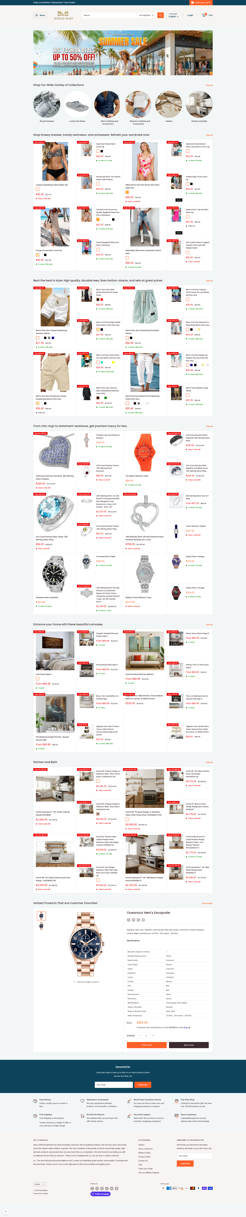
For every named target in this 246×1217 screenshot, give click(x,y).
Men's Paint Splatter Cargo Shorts (197, 389)
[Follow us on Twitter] (97, 1188)
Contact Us (143, 1161)
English (37, 1184)
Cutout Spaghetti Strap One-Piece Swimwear (107, 243)
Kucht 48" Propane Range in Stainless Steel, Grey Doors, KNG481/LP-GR (108, 806)
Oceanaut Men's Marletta (47, 597)
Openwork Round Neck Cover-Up (106, 145)
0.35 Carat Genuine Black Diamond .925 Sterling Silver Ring (198, 438)
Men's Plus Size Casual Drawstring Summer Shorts (51, 331)
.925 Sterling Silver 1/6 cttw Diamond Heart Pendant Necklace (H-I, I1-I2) (145, 538)
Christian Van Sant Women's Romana (108, 436)
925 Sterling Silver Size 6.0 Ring (197, 497)
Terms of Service (145, 1149)
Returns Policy (144, 1153)
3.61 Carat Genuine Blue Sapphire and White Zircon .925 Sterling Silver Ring (197, 468)
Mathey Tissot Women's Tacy (138, 597)
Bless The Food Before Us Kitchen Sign (107, 697)
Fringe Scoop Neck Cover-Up (49, 250)
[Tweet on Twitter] (138, 920)
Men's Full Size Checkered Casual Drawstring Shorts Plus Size (51, 397)
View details (207, 903)
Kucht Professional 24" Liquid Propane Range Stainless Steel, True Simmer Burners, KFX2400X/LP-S (195, 842)
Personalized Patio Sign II (107, 665)
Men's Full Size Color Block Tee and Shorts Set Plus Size (108, 356)
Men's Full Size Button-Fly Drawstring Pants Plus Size (142, 397)
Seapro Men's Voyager (195, 556)
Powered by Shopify (40, 1193)
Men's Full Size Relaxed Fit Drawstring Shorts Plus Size (197, 323)
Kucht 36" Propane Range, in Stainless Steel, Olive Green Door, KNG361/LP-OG (144, 813)
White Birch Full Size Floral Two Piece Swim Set (142, 186)
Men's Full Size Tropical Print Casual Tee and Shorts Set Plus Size (197, 292)
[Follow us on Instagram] (102, 1188)
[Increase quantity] (153, 1035)
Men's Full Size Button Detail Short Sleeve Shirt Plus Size (108, 323)
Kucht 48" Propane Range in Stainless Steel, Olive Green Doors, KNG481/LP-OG (108, 774)
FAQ (140, 1165)
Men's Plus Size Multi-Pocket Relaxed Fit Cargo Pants (107, 292)
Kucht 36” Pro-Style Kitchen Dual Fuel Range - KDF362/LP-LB (197, 774)
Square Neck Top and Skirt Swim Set (197, 210)
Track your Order (145, 1169)
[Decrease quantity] (139, 1035)
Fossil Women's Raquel (196, 526)
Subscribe (142, 1085)
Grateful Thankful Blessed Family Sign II (107, 634)
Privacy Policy (144, 1157)
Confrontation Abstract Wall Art (140, 674)
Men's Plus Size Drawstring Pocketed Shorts (142, 331)
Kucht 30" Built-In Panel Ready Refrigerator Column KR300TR (197, 806)
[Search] (160, 15)
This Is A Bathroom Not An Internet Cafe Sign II (197, 697)
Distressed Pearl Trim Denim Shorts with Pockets (108, 178)
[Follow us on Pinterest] (107, 1188)
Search (141, 1145)
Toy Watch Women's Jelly (137, 476)
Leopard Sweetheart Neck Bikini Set (52, 185)
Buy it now (189, 1045)
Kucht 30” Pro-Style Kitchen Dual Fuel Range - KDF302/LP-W (53, 879)
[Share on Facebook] (128, 920)
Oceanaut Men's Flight (105, 556)
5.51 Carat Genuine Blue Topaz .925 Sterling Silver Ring (52, 538)
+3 (147, 403)
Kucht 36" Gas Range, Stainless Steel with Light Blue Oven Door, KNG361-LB (107, 871)
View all (209, 85)
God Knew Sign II (43, 674)
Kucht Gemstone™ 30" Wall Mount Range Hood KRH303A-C (144, 879)
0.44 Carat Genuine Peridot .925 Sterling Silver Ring (107, 527)
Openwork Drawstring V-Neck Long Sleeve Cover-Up (198, 145)
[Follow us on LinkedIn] (112, 1188)
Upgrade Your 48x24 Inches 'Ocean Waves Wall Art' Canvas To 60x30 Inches (144, 697)
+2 (207, 365)
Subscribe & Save (202, 3)
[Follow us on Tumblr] (116, 1188)
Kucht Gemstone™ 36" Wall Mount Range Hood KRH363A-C (197, 870)
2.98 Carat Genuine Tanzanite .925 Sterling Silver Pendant (55, 477)
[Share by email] (143, 920)
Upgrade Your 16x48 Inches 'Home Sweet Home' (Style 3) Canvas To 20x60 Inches (197, 729)
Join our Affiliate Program (148, 1172)
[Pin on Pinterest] (133, 920)
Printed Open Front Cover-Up (197, 178)
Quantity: (131, 1035)
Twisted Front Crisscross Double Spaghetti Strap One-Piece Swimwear (108, 212)
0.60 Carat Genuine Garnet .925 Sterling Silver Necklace (107, 468)
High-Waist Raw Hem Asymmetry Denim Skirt (143, 251)
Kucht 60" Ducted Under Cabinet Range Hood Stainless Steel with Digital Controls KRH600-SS (107, 841)
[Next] (212, 105)
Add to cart (147, 1045)
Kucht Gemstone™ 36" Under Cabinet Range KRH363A (53, 813)
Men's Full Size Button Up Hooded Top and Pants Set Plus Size (197, 358)
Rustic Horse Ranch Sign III (197, 633)
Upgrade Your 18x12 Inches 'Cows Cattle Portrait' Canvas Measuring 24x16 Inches (107, 730)
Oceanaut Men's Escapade (148, 912)
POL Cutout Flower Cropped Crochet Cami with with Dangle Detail (197, 245)
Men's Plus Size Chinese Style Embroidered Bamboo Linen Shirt (107, 390)
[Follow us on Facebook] (92, 1188)
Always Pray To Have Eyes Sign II (197, 666)
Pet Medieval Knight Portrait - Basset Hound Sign (52, 738)
